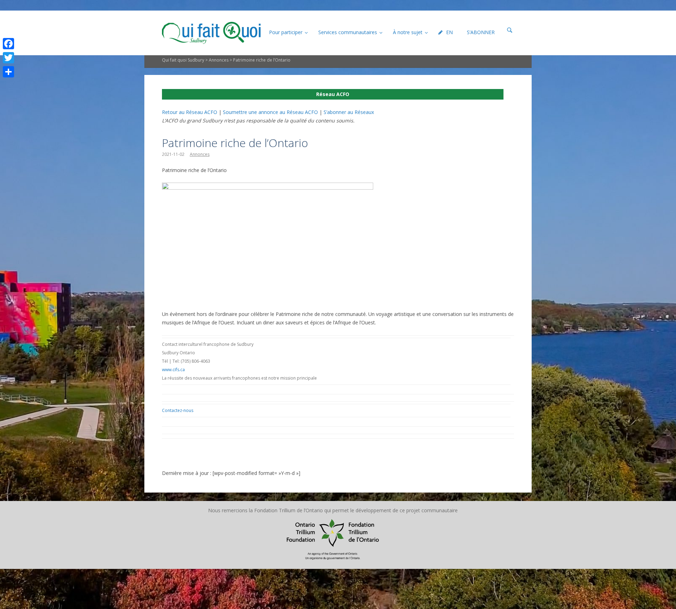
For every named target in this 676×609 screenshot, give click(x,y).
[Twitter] (8, 58)
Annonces (219, 60)
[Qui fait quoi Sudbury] (211, 33)
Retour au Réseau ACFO (189, 112)
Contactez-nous (177, 410)
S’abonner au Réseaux (349, 112)
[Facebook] (8, 44)
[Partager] (8, 72)
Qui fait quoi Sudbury (183, 60)
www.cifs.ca (173, 370)
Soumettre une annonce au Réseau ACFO (270, 112)
